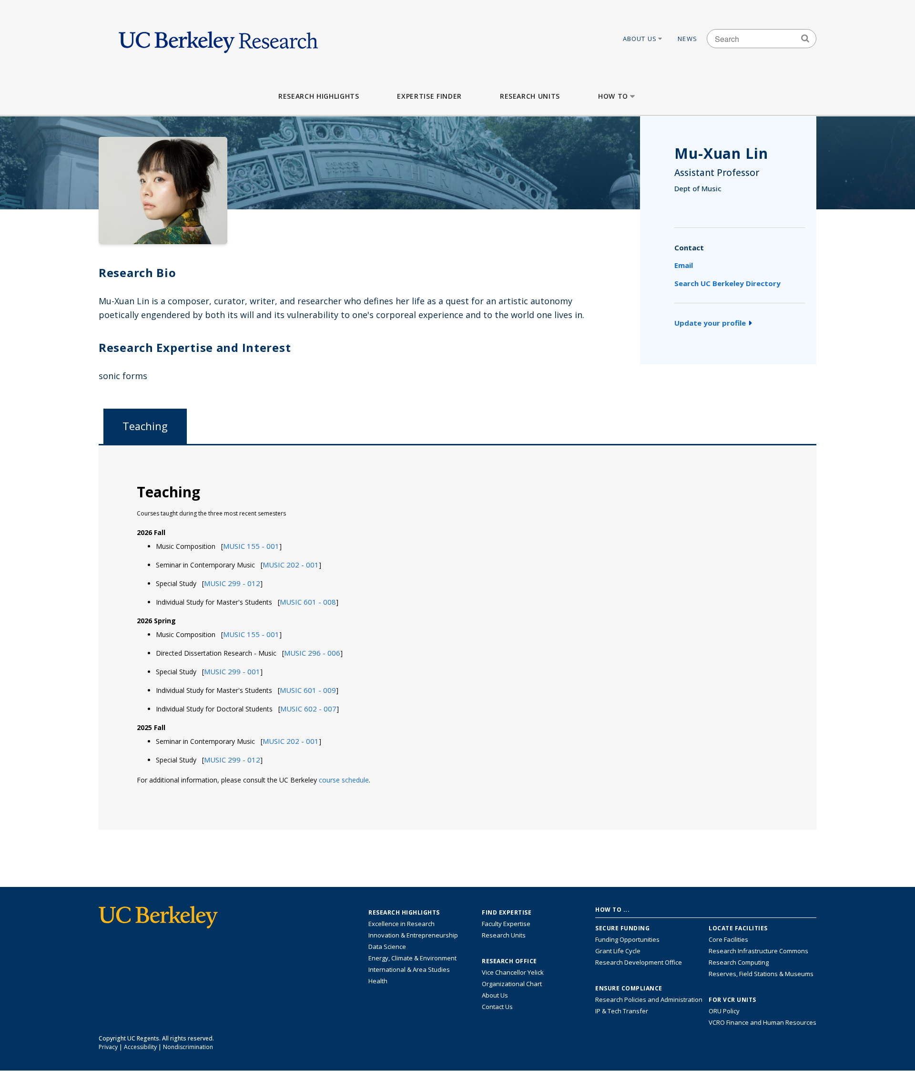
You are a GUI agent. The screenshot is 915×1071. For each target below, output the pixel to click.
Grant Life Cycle (617, 951)
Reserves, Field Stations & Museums (761, 973)
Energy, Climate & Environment (412, 958)
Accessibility (140, 1047)
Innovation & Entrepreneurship (413, 935)
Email (683, 265)
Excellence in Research (401, 923)
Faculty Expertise (506, 923)
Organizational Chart (512, 983)
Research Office (509, 961)
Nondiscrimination (188, 1047)
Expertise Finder (429, 96)
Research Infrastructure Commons (758, 951)
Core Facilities (728, 939)
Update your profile (710, 323)
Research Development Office (638, 962)
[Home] (218, 38)
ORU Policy (724, 1011)
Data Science (387, 946)
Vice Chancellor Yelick (513, 972)
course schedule (344, 779)
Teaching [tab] (145, 426)
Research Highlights (318, 96)
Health (377, 981)
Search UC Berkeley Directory (727, 283)
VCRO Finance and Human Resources (762, 1022)
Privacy (108, 1047)
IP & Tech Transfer (621, 1011)
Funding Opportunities (627, 939)
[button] (251, 546)
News (687, 38)
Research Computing (739, 962)
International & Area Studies (409, 969)
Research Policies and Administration (648, 999)
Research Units (530, 96)
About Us (640, 38)
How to (613, 96)
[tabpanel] (457, 637)
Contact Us (497, 1006)
